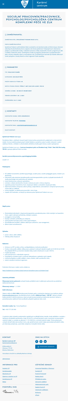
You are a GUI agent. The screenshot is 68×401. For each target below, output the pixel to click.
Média (4, 382)
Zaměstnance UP (7, 379)
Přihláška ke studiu (40, 379)
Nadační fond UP (40, 387)
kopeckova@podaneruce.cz (10, 295)
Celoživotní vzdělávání (41, 390)
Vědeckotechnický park (42, 384)
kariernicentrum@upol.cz (9, 343)
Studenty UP (6, 368)
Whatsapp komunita (47, 346)
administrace (6, 359)
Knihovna (38, 392)
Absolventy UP (6, 374)
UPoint (37, 395)
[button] (3, 4)
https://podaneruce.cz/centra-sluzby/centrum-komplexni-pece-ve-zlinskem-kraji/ (25, 270)
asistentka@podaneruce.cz (27, 125)
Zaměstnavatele (7, 371)
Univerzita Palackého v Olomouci (44, 368)
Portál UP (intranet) (40, 374)
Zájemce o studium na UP (9, 376)
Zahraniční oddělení (41, 382)
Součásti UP (38, 371)
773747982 (22, 120)
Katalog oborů (39, 376)
